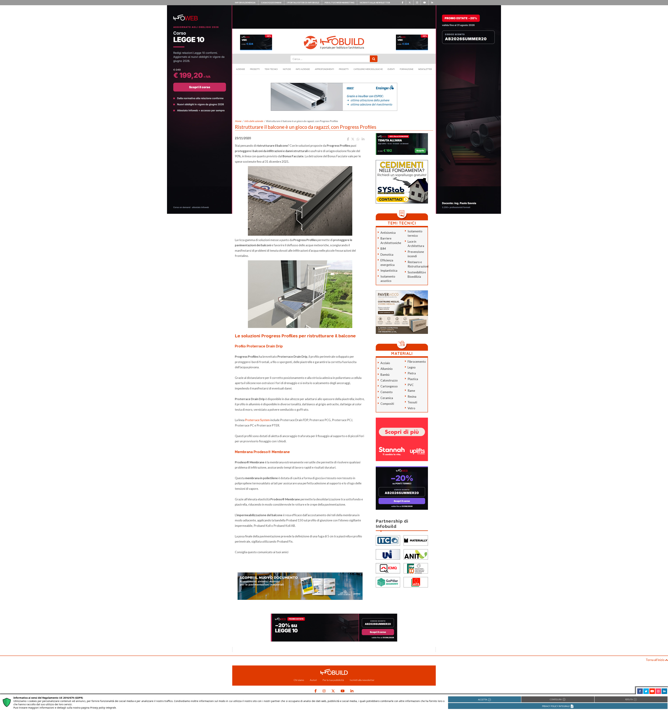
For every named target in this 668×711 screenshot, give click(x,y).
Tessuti (412, 402)
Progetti (344, 69)
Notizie (287, 69)
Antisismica (388, 232)
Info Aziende (303, 69)
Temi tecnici (271, 69)
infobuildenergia (245, 2)
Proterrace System (257, 420)
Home (238, 121)
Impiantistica (388, 270)
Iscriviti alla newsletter (375, 2)
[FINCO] (416, 568)
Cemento (386, 392)
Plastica (413, 379)
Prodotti (255, 69)
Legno (412, 367)
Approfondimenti (324, 69)
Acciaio (385, 363)
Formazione (406, 69)
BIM (383, 248)
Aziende (240, 69)
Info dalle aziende (253, 121)
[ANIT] (416, 554)
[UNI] (388, 554)
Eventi (391, 69)
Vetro (411, 408)
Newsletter (425, 69)
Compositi (387, 403)
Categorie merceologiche (368, 69)
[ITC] (388, 540)
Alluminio (386, 369)
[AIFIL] (416, 582)
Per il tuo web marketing (339, 2)
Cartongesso (389, 386)
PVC (411, 385)
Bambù (384, 374)
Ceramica (386, 398)
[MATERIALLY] (416, 540)
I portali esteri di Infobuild (303, 2)
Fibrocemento (417, 361)
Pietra (412, 373)
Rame (411, 390)
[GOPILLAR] (388, 582)
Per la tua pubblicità (333, 680)
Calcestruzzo (389, 380)
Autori (313, 680)
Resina (412, 396)
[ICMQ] (388, 568)
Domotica (386, 254)
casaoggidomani (271, 2)
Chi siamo (299, 680)
